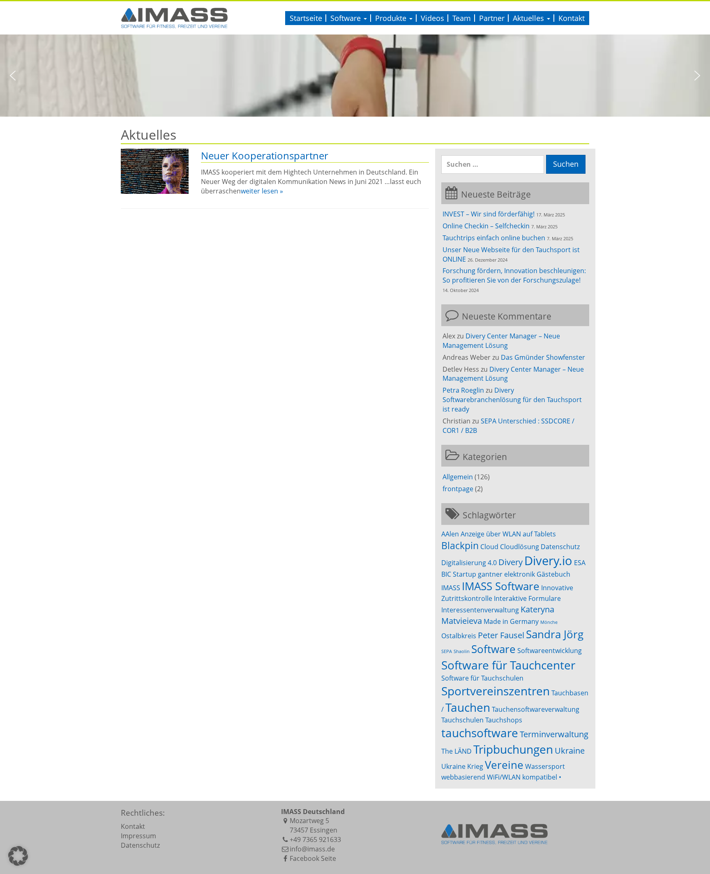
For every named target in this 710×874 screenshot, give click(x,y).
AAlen (450, 533)
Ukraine (570, 750)
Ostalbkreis (458, 635)
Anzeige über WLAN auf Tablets (508, 533)
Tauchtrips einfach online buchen (494, 237)
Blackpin (460, 545)
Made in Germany (511, 621)
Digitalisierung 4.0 (469, 562)
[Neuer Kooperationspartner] (155, 171)
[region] (355, 75)
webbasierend (463, 777)
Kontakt (571, 18)
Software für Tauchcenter (508, 665)
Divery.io (548, 560)
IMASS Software (500, 586)
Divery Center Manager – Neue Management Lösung (501, 340)
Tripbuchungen (513, 749)
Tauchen (467, 707)
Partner (492, 18)
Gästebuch (553, 574)
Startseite (306, 18)
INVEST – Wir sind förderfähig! (489, 213)
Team (461, 18)
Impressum (138, 835)
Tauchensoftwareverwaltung (535, 709)
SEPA (446, 651)
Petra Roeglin (463, 390)
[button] (12, 75)
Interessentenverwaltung (480, 609)
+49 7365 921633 (315, 839)
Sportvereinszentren (495, 691)
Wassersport (545, 766)
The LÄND (456, 751)
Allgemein (458, 476)
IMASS (450, 587)
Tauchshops (503, 719)
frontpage (458, 488)
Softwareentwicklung (549, 650)
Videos (432, 18)
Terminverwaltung (554, 734)
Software (346, 18)
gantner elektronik (506, 574)
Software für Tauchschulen (482, 678)
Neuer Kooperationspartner (264, 155)
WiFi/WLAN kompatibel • (524, 777)
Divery (510, 562)
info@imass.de (312, 848)
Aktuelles (529, 18)
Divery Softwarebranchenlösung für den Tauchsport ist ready (512, 400)
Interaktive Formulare (527, 598)
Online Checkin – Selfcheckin (486, 225)
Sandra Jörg (554, 634)
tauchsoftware (479, 733)
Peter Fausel (501, 635)
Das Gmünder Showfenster (543, 357)
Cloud (489, 546)
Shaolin (462, 651)
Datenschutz (560, 546)
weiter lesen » (262, 191)
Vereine (504, 765)
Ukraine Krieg (462, 766)
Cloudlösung (519, 546)
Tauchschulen (462, 719)
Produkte (391, 18)
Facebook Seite (313, 858)
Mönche (549, 622)
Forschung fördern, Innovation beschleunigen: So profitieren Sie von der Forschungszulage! (514, 275)
